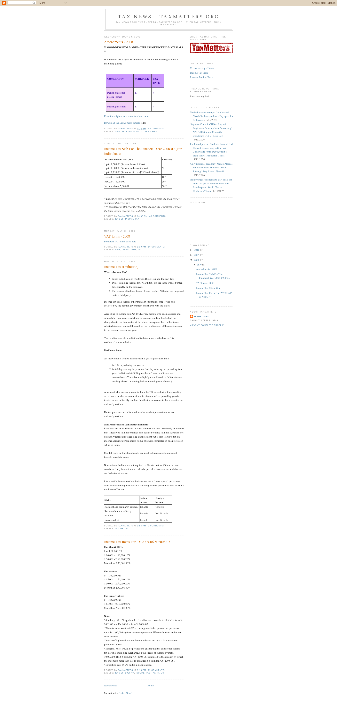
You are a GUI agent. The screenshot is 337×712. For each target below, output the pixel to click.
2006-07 (129, 673)
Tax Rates (151, 131)
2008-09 (119, 219)
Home (150, 685)
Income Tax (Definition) (121, 266)
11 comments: (157, 670)
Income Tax (132, 219)
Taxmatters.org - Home (202, 68)
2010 (197, 250)
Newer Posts (110, 685)
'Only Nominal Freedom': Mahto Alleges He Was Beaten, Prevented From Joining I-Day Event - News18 (211, 167)
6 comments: (156, 129)
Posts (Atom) (125, 693)
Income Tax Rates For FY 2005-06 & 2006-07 (137, 541)
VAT (140, 249)
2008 (117, 131)
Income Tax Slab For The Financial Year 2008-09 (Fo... (213, 276)
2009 (197, 255)
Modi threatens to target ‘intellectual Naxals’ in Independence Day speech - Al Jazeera (211, 116)
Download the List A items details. (122, 122)
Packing (127, 131)
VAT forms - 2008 (117, 236)
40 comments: (158, 216)
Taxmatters (201, 316)
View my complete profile (207, 325)
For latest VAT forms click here (120, 241)
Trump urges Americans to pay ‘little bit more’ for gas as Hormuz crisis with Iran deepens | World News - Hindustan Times (211, 185)
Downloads (129, 249)
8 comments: (156, 526)
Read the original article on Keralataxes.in (126, 116)
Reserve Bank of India (201, 77)
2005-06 (119, 673)
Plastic (138, 131)
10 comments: (157, 247)
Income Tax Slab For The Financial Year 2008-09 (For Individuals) (143, 151)
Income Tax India (199, 72)
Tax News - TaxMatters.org (168, 16)
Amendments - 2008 (118, 41)
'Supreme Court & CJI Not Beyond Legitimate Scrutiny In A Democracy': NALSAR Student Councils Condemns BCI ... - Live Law (211, 130)
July (199, 264)
